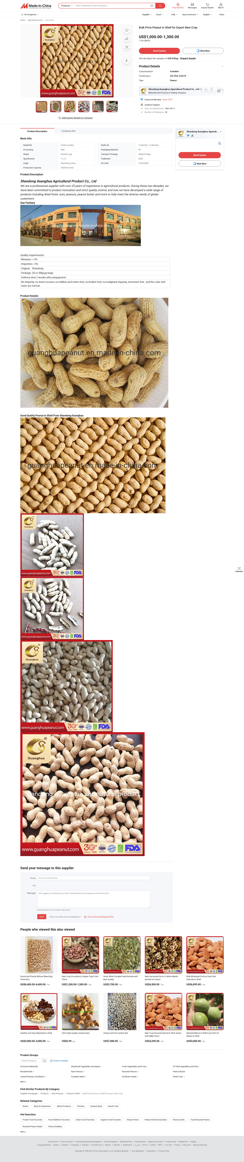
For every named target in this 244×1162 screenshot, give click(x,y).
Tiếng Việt (186, 1145)
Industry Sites (140, 1141)
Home (22, 20)
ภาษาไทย (168, 1145)
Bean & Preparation (42, 1106)
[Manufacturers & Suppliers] (35, 6)
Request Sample (188, 58)
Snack (25, 1106)
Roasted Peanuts (129, 1071)
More (22, 1131)
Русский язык (96, 1145)
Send (42, 916)
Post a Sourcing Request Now (99, 916)
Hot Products (53, 1141)
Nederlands (127, 1145)
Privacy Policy (164, 1151)
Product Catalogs (60, 1060)
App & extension (189, 14)
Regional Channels (155, 1141)
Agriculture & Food (35, 20)
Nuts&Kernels (26, 1071)
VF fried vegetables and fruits (185, 1066)
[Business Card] (219, 143)
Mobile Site (183, 1141)
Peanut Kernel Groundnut (156, 1119)
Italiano (108, 1145)
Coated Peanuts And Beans (32, 1076)
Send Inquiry (159, 50)
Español (65, 1145)
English (56, 1145)
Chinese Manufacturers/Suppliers (88, 1141)
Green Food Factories (85, 1119)
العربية (137, 1145)
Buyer (158, 14)
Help (173, 14)
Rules (221, 14)
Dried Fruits (178, 1076)
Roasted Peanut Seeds (32, 1126)
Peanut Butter (179, 1071)
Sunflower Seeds (129, 1076)
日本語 (152, 1145)
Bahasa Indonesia (200, 1145)
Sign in (221, 7)
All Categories (30, 14)
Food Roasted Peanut (200, 1119)
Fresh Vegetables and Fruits (134, 1066)
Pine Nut (80, 1106)
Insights (193, 1141)
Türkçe (177, 1145)
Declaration (151, 1151)
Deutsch (117, 1145)
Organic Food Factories (110, 1119)
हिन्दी (160, 1145)
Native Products (64, 1106)
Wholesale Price (126, 1141)
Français (85, 1145)
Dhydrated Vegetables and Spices (85, 1066)
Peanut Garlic (179, 1119)
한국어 (144, 1145)
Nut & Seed (49, 20)
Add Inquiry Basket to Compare (77, 117)
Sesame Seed (96, 1106)
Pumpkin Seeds (78, 1076)
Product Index (170, 1141)
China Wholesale (110, 1141)
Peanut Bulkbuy (55, 1126)
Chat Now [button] (205, 50)
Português (75, 1145)
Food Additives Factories (59, 1119)
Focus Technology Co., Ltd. (103, 1151)
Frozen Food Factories (32, 1119)
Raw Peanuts (77, 1071)
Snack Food (113, 1106)
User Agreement (138, 1151)
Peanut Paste (133, 1119)
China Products (67, 1141)
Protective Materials (29, 1066)
